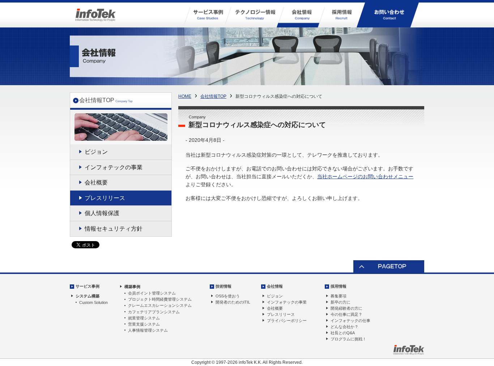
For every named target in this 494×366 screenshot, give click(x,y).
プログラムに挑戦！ (348, 339)
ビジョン (96, 152)
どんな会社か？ (344, 326)
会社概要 (96, 182)
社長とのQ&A (343, 333)
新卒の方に (340, 302)
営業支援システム (144, 324)
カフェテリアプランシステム (154, 312)
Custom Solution (93, 302)
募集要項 (338, 296)
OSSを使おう (228, 296)
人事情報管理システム (148, 330)
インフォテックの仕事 (350, 320)
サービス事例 (87, 286)
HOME (184, 96)
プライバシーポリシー (287, 320)
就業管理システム (144, 318)
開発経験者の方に (346, 308)
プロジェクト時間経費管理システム (160, 299)
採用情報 (338, 286)
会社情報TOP (213, 96)
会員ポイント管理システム (152, 293)
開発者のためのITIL (233, 302)
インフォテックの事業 (113, 167)
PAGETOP (388, 266)
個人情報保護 (102, 213)
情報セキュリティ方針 (113, 229)
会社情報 (275, 286)
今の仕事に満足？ (346, 314)
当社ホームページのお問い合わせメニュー (365, 176)
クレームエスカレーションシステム (160, 305)
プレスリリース (105, 198)
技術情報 (223, 286)
